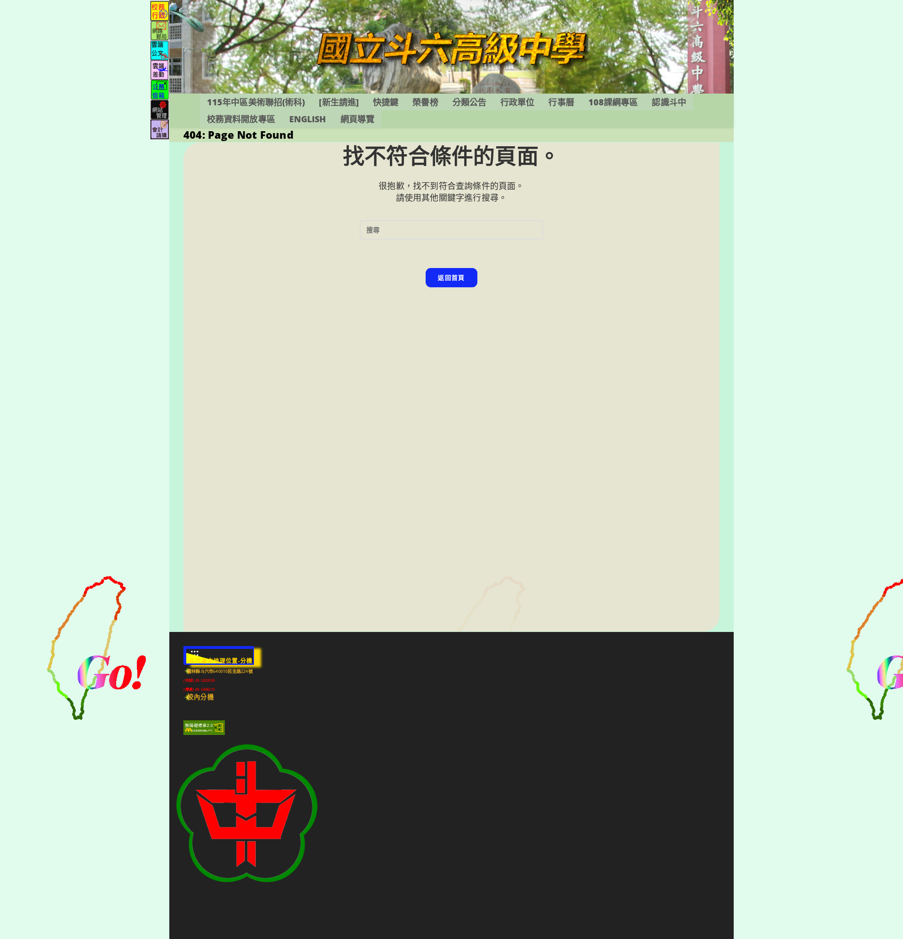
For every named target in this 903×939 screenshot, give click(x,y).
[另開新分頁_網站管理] (159, 108)
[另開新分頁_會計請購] (159, 128)
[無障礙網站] (204, 727)
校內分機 (200, 697)
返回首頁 (451, 277)
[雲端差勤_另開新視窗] (159, 69)
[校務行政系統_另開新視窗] (159, 10)
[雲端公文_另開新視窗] (159, 49)
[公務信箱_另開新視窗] (159, 89)
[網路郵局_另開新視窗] (159, 29)
